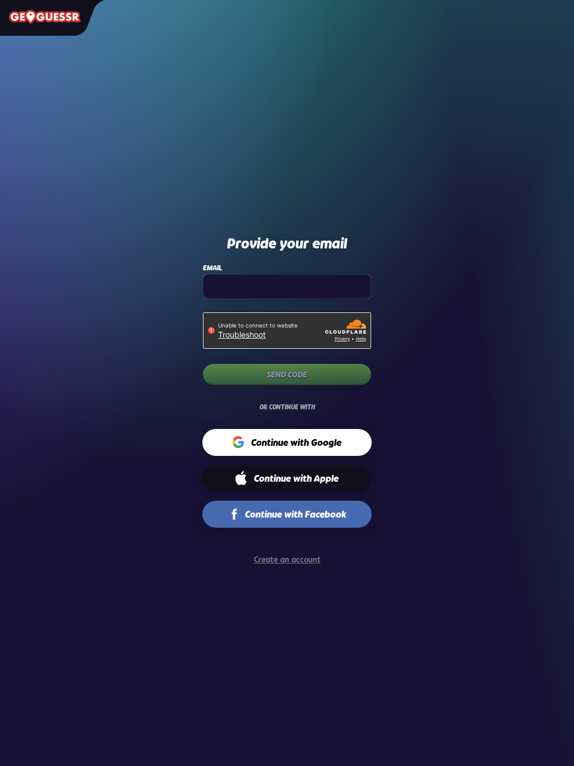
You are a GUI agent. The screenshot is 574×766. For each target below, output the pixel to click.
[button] (287, 442)
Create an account (287, 559)
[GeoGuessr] (45, 17)
